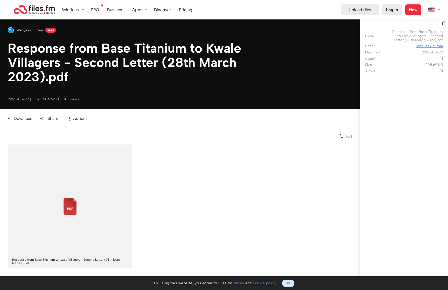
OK (288, 283)
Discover (162, 9)
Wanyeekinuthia (29, 30)
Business (115, 9)
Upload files (360, 9)
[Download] (128, 148)
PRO (95, 9)
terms (239, 283)
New (413, 9)
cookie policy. (265, 283)
